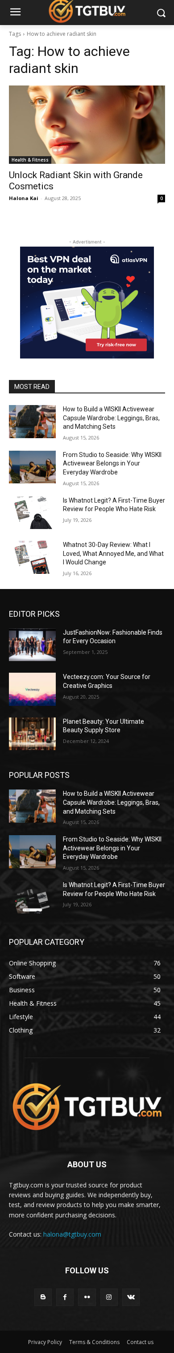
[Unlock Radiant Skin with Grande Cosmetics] (87, 124)
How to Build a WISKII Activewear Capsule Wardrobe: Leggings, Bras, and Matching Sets (111, 417)
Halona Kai (23, 198)
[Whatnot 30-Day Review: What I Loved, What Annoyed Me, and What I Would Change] (32, 557)
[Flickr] (86, 1297)
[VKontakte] (131, 1297)
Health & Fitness (30, 160)
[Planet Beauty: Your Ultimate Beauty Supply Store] (32, 734)
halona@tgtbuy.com (72, 1234)
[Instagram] (109, 1297)
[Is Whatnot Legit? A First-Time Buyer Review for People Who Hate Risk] (32, 512)
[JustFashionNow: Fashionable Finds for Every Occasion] (32, 645)
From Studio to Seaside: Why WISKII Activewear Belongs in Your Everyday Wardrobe (112, 463)
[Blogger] (43, 1297)
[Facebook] (65, 1297)
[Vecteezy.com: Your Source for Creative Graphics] (32, 689)
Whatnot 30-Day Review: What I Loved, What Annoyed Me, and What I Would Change (113, 553)
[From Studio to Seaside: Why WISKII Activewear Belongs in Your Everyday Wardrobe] (32, 467)
